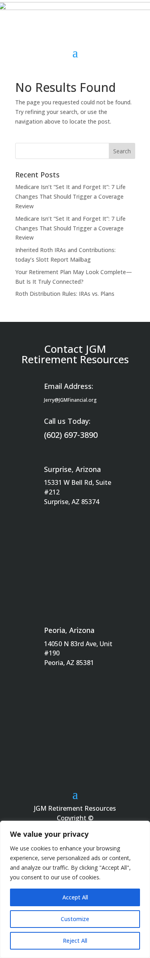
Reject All (75, 940)
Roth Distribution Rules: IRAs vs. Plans (64, 293)
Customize (75, 919)
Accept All (75, 897)
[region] (75, 889)
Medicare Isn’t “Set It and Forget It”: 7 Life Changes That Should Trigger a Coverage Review (70, 196)
